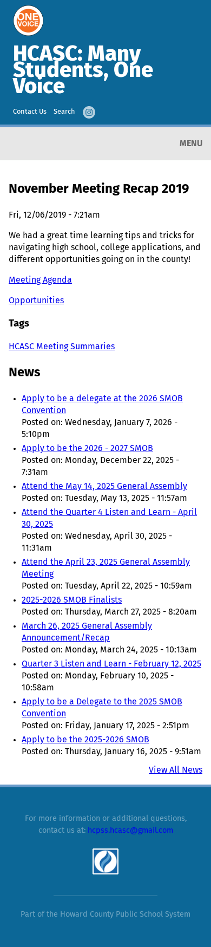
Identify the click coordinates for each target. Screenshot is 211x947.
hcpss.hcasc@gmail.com (130, 830)
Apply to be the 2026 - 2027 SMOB (87, 448)
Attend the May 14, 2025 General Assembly (104, 486)
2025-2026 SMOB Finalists (72, 600)
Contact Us (30, 111)
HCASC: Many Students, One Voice (83, 71)
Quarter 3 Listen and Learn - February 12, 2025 (111, 663)
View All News (175, 770)
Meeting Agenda (40, 280)
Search (64, 111)
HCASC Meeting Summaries (62, 346)
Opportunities (36, 300)
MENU (191, 143)
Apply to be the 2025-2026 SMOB (85, 739)
